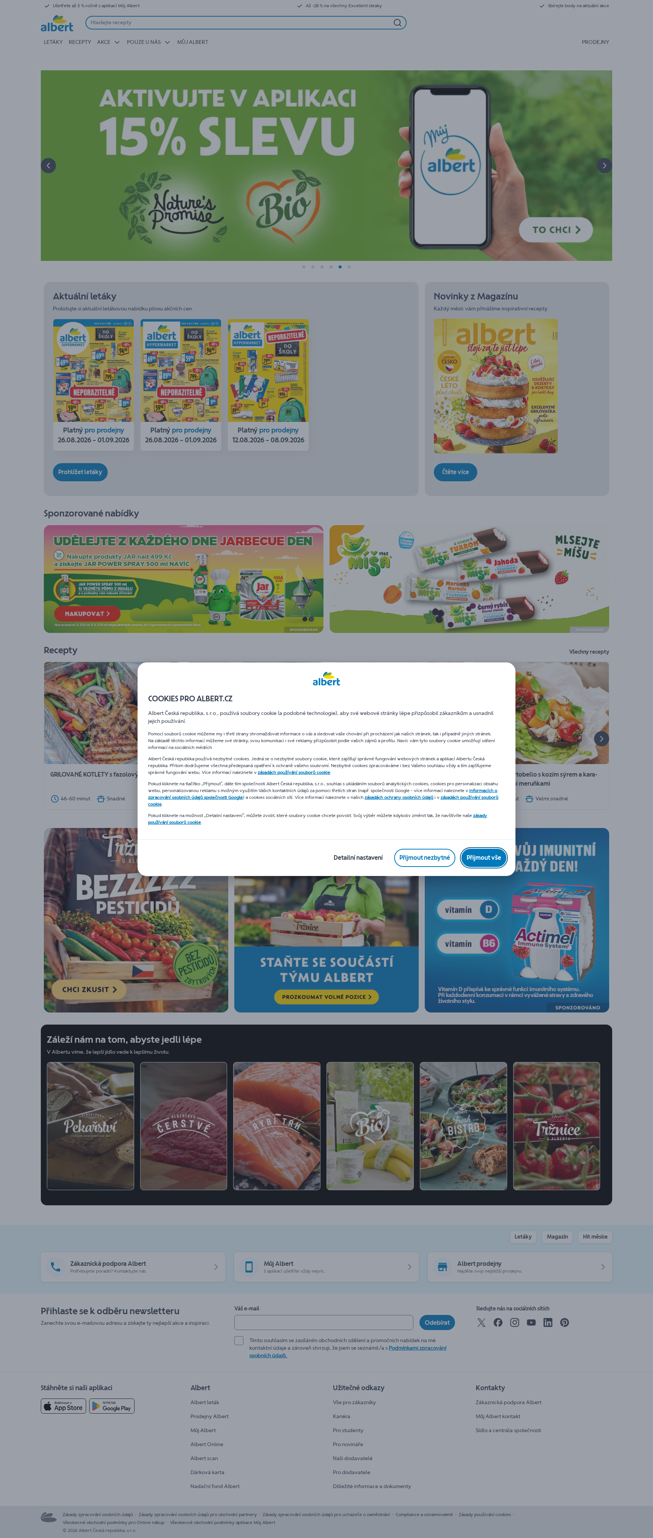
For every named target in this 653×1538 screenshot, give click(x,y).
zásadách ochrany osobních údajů (399, 797)
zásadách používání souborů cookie (294, 772)
